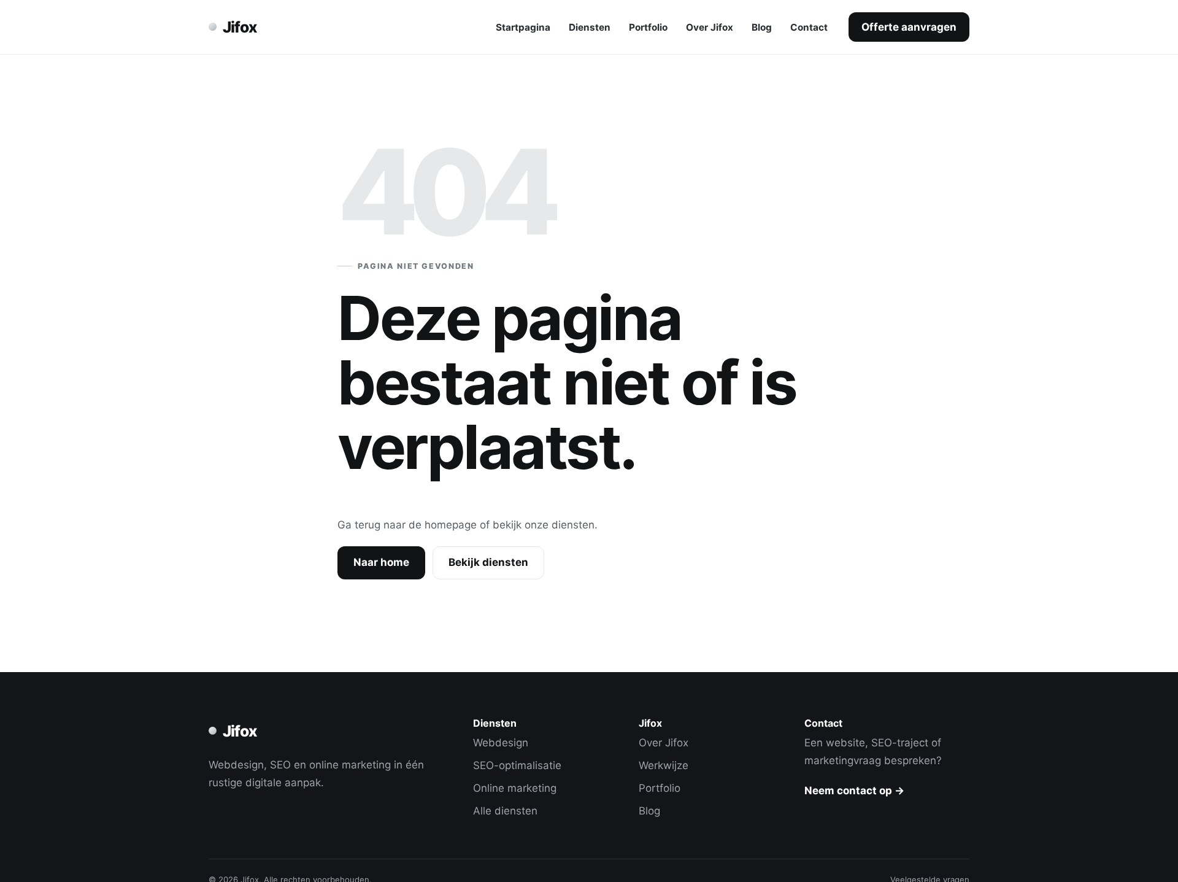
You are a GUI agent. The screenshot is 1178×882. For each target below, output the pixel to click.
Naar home (381, 562)
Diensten (589, 27)
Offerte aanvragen (909, 27)
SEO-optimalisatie (517, 765)
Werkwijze (663, 765)
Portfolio (648, 27)
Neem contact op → (854, 790)
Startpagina (523, 27)
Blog (762, 27)
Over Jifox (709, 27)
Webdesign (500, 743)
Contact (809, 27)
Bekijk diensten (488, 562)
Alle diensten (505, 811)
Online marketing (514, 788)
